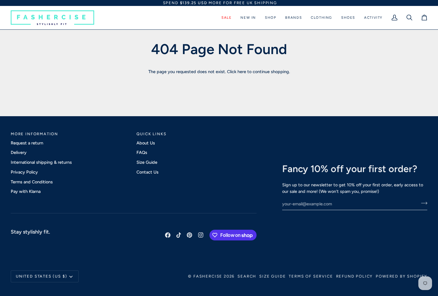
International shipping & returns (41, 162)
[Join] (422, 203)
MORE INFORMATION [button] (34, 134)
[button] (226, 18)
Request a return (27, 143)
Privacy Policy (24, 172)
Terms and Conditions (32, 182)
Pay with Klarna (26, 191)
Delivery (19, 152)
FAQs (141, 152)
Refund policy (354, 276)
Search (246, 276)
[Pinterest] (189, 235)
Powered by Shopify (401, 276)
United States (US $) (41, 276)
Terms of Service (311, 276)
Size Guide (146, 162)
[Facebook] (167, 235)
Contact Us (147, 172)
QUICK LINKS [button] (151, 134)
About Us (145, 143)
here (241, 71)
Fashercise (207, 276)
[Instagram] (201, 235)
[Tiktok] (178, 235)
